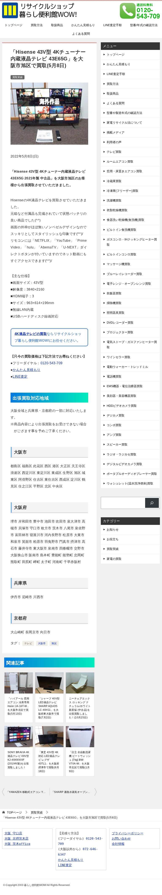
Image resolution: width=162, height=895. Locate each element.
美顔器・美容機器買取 (121, 395)
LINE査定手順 (112, 25)
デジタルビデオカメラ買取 (124, 464)
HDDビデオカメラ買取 (122, 405)
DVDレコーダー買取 (120, 322)
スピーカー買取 (117, 444)
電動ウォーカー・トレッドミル (127, 366)
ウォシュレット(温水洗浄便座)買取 (130, 483)
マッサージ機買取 (118, 264)
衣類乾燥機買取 (117, 210)
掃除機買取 (114, 303)
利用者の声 (114, 142)
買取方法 (37, 25)
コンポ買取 (114, 425)
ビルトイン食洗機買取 (121, 229)
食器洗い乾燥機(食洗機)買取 (125, 219)
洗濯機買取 (114, 200)
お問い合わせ (121, 838)
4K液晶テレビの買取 (31, 334)
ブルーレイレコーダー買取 (124, 274)
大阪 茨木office (17, 844)
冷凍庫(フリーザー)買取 (122, 190)
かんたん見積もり (83, 25)
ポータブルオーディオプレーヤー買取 (132, 473)
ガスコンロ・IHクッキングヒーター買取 (132, 242)
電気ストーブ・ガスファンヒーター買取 (132, 344)
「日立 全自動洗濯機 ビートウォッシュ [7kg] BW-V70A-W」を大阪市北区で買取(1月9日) (80, 762)
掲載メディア (115, 132)
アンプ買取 (114, 434)
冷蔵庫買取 (114, 181)
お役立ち (113, 539)
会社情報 (118, 844)
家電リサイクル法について (124, 122)
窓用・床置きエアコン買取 (124, 171)
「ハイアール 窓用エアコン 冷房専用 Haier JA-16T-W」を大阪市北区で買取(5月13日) (19, 706)
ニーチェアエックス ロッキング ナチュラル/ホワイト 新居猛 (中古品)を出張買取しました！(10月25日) (80, 708)
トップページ (13, 25)
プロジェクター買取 (120, 332)
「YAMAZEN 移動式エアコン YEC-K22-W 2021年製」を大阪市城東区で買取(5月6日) (27, 792)
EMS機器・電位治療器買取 (125, 386)
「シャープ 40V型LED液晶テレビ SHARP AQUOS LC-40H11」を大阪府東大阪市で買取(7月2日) (49, 708)
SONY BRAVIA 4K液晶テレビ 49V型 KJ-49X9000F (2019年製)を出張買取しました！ (18, 760)
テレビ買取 (114, 151)
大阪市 (42, 643)
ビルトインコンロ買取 (121, 254)
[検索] (152, 503)
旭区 (54, 643)
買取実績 (17, 77)
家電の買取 (114, 558)
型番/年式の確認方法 (144, 25)
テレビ (28, 643)
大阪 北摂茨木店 (16, 838)
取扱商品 (57, 25)
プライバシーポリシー (127, 833)
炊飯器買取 (114, 293)
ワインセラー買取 (118, 357)
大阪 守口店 (13, 833)
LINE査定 (20, 376)
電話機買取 (114, 376)
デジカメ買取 (115, 415)
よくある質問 (81, 33)
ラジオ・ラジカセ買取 (121, 454)
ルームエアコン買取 (120, 161)
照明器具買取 (115, 312)
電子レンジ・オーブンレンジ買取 (129, 283)
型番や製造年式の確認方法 (124, 113)
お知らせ (113, 529)
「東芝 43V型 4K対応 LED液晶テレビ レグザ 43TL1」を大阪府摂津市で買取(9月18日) (49, 762)
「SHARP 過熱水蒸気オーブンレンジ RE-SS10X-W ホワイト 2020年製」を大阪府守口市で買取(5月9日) (74, 792)
